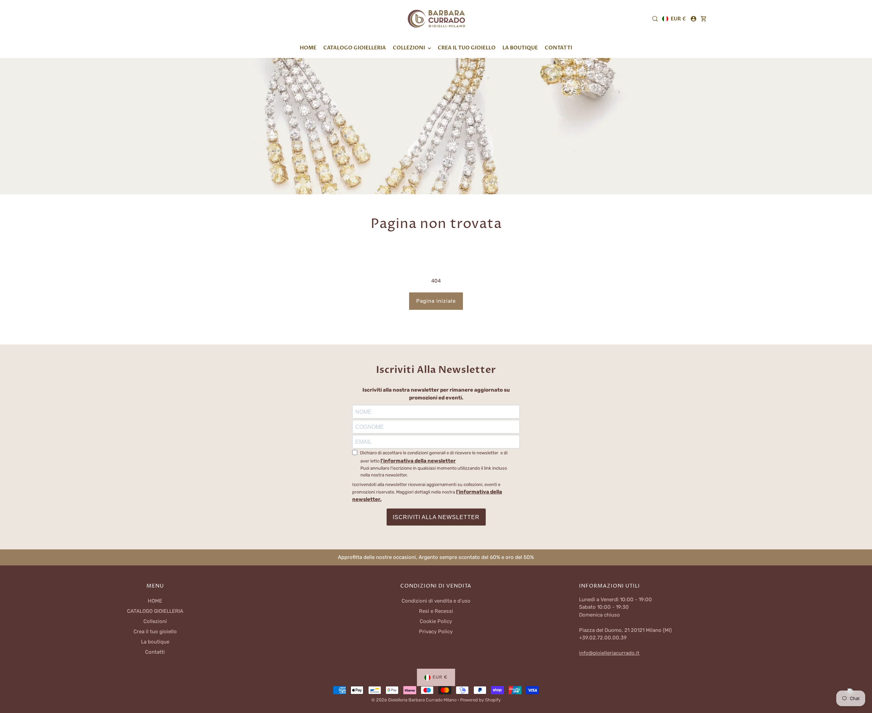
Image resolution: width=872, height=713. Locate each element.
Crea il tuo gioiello (155, 631)
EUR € (678, 18)
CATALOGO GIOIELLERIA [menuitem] (354, 47)
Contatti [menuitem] (558, 47)
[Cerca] (655, 18)
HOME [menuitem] (308, 47)
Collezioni (155, 621)
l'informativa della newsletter (418, 461)
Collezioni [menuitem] (409, 47)
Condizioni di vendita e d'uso (436, 601)
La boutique (155, 642)
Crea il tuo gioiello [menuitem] (467, 47)
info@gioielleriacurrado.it (609, 653)
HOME (155, 601)
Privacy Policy (436, 631)
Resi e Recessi (436, 611)
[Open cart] (703, 18)
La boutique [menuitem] (520, 47)
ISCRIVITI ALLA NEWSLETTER (436, 517)
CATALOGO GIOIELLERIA (155, 611)
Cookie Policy (436, 621)
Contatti (155, 652)
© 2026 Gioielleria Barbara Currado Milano (414, 699)
